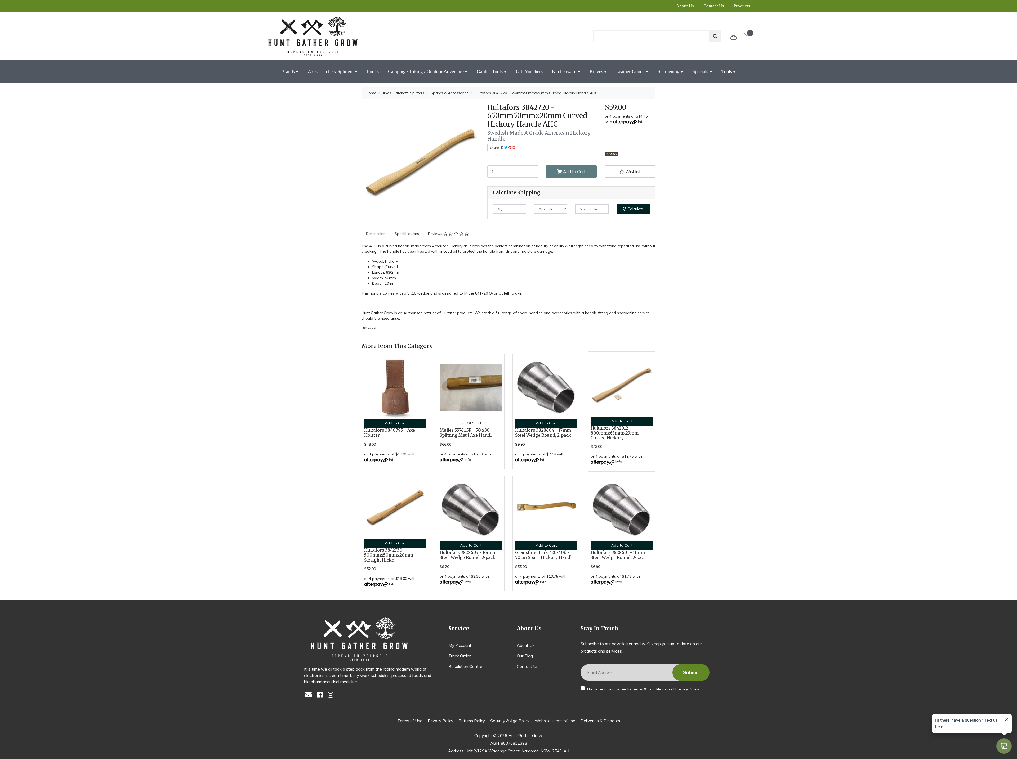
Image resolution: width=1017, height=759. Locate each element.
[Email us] (310, 695)
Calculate (635, 208)
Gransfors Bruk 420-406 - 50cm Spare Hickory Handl (543, 555)
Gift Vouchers (529, 71)
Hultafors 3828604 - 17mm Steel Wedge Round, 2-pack (543, 433)
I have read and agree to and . (642, 689)
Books (373, 71)
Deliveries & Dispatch (600, 720)
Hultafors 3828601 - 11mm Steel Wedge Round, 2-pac (618, 555)
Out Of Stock (471, 423)
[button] (630, 171)
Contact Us (713, 5)
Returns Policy (471, 720)
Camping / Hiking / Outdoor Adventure (426, 71)
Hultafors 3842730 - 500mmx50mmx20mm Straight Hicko (388, 555)
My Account (459, 645)
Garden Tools (490, 71)
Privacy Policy (687, 689)
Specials (700, 71)
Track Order (459, 655)
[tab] (376, 234)
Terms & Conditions (649, 689)
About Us (685, 5)
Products (742, 5)
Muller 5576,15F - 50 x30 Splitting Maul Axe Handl (466, 433)
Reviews (435, 233)
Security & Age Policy (509, 720)
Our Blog (525, 655)
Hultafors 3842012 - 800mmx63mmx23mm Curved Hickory (615, 433)
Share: (495, 148)
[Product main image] (420, 162)
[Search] (715, 36)
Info (641, 121)
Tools (726, 71)
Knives (596, 71)
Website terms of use (555, 720)
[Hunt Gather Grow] (313, 36)
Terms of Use (409, 720)
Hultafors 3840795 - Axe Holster (389, 433)
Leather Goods (630, 71)
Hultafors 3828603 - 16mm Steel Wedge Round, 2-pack (468, 555)
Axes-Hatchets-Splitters (330, 71)
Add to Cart (574, 171)
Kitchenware (564, 71)
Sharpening (668, 71)
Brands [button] (288, 71)
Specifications (407, 233)
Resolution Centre (465, 666)
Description (376, 233)
